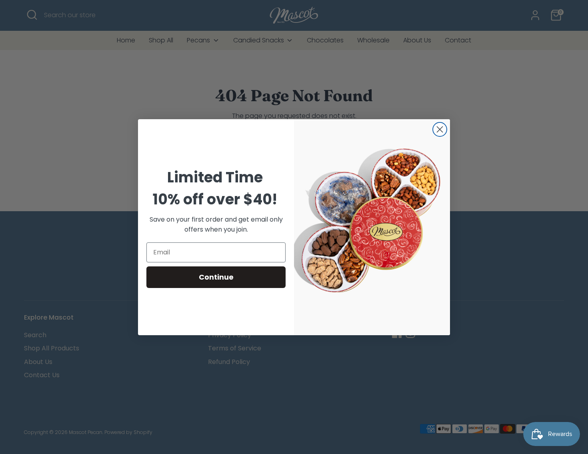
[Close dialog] (440, 129)
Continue (216, 277)
